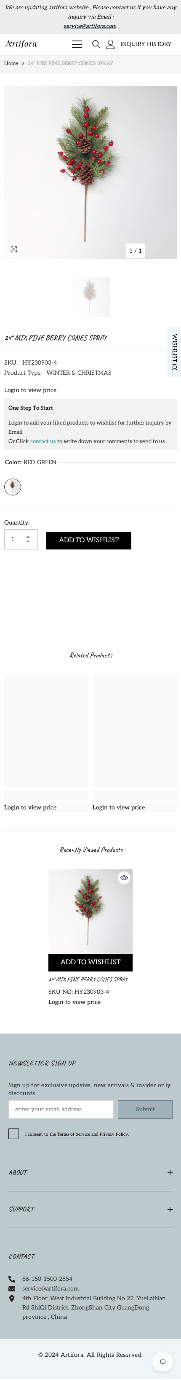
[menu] (77, 44)
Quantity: (16, 522)
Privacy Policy (114, 1134)
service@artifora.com (90, 26)
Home (11, 63)
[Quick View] (124, 877)
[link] (46, 795)
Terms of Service (73, 1134)
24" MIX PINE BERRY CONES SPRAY (88, 979)
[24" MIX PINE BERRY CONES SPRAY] (90, 911)
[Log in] (110, 44)
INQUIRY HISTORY (146, 44)
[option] (90, 172)
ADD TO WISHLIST (89, 540)
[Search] (96, 44)
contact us (43, 441)
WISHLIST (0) (174, 351)
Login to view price (30, 390)
